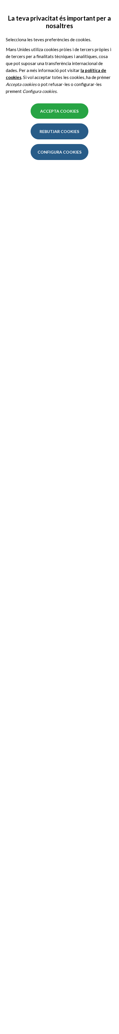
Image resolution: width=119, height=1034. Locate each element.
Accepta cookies (59, 111)
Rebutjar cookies (59, 131)
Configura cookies (59, 152)
